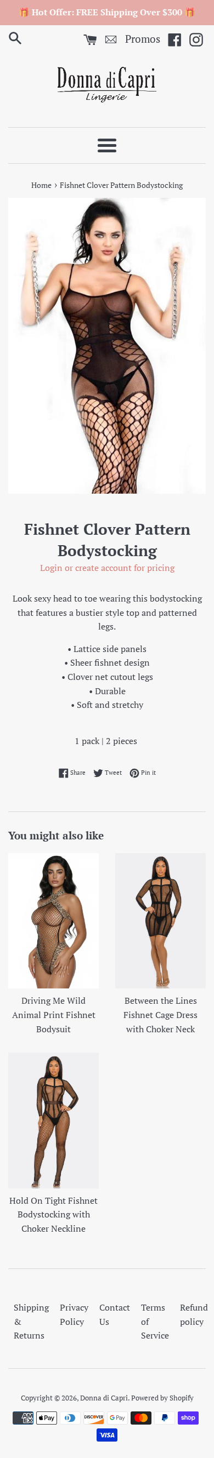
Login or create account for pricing (107, 568)
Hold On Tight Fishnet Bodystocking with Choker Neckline (53, 1214)
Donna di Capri (104, 1398)
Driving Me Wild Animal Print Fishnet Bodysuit (53, 1014)
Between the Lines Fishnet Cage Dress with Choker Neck (160, 1014)
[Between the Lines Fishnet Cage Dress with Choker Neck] (160, 921)
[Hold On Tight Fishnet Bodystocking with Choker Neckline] (53, 1120)
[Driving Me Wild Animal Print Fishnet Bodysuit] (53, 921)
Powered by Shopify (162, 1398)
